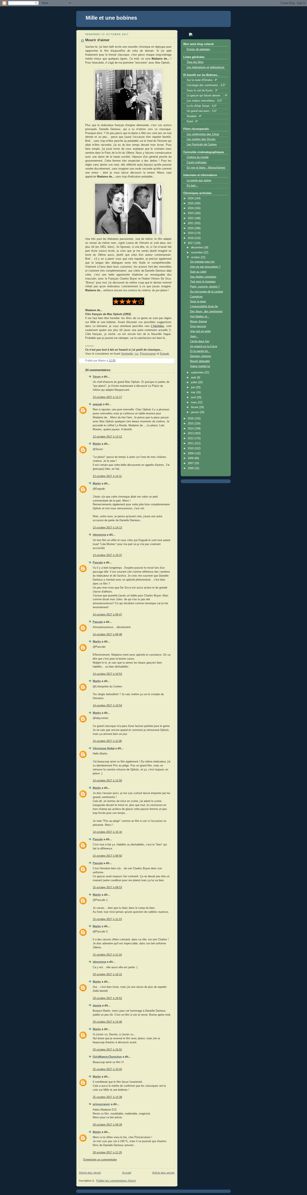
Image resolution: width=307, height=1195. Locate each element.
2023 (191, 213)
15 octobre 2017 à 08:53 (107, 887)
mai (193, 392)
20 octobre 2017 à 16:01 (107, 1049)
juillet (194, 382)
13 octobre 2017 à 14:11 (107, 476)
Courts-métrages (197, 162)
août (194, 377)
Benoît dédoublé (200, 361)
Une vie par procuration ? (205, 266)
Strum (97, 376)
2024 (191, 208)
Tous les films (195, 62)
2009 (191, 453)
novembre (197, 252)
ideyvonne (99, 534)
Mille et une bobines (111, 18)
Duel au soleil (198, 271)
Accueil (126, 1172)
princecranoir (101, 1104)
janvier (195, 412)
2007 (191, 463)
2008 (191, 458)
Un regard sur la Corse (203, 346)
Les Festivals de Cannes (202, 144)
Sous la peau (198, 301)
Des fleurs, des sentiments (206, 311)
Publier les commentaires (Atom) (116, 1180)
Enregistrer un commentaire (100, 1159)
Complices (196, 296)
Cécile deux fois (199, 341)
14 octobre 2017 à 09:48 (107, 634)
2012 (191, 438)
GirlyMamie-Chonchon (107, 1056)
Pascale (98, 562)
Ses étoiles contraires (203, 276)
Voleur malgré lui (200, 366)
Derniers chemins (200, 356)
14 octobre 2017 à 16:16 (107, 832)
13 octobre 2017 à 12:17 (107, 397)
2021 (191, 223)
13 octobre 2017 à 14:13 (107, 527)
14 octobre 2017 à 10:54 (107, 705)
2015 (191, 423)
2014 (191, 428)
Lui (136, 353)
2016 (191, 418)
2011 (191, 443)
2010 (191, 448)
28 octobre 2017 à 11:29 (107, 1152)
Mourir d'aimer (198, 321)
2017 (191, 243)
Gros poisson (198, 326)
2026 (191, 198)
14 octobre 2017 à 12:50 (107, 780)
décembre (197, 247)
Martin (97, 443)
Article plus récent (90, 1172)
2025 (191, 203)
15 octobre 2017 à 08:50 (107, 855)
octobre (196, 257)
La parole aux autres (199, 180)
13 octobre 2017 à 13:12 (107, 436)
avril (194, 397)
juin (193, 387)
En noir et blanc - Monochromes (206, 167)
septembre (197, 372)
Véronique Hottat (103, 748)
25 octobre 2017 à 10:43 (107, 1069)
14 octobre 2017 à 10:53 (107, 674)
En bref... (192, 185)
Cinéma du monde (198, 157)
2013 (191, 433)
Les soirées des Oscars (201, 139)
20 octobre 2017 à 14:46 (107, 1021)
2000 (191, 468)
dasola (97, 1005)
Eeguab (164, 353)
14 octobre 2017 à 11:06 (107, 741)
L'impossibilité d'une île (204, 306)
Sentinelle (127, 353)
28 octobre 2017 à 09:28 (107, 1124)
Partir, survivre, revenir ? (205, 286)
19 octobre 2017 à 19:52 (107, 998)
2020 (191, 228)
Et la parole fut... (200, 351)
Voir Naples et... (199, 316)
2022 (191, 218)
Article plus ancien (163, 1172)
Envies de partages (198, 49)
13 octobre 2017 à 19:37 (107, 555)
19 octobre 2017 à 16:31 (107, 974)
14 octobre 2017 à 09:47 (107, 614)
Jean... (194, 336)
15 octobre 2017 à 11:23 (107, 919)
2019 (191, 233)
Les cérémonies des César (203, 134)
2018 (191, 238)
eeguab (97, 404)
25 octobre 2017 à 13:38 (107, 1097)
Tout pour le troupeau (203, 281)
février (195, 407)
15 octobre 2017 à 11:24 (107, 954)
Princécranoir (148, 353)
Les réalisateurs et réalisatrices (206, 67)
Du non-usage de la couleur (206, 291)
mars (194, 402)
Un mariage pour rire (202, 261)
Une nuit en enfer (200, 331)
